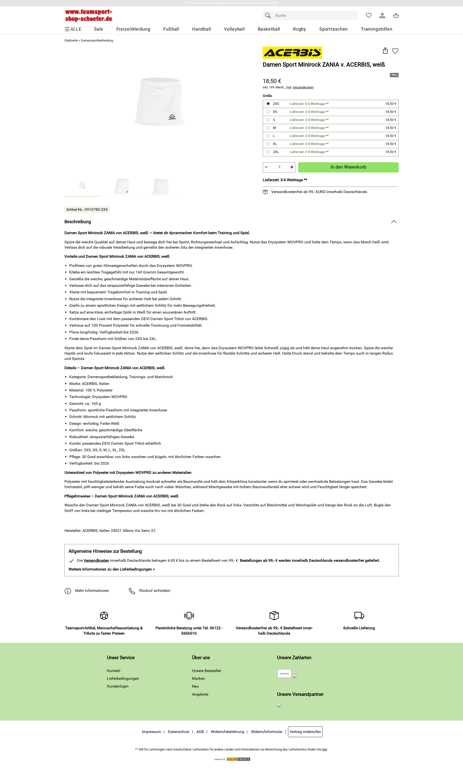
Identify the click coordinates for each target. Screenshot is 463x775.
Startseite (71, 40)
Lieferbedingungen (123, 678)
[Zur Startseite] (88, 15)
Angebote (200, 694)
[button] (385, 51)
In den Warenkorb (348, 167)
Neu (195, 686)
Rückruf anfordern (154, 590)
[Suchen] (269, 15)
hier (324, 749)
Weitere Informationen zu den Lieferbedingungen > (112, 569)
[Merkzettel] (369, 15)
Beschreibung (77, 221)
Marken (198, 678)
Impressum (151, 731)
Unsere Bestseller (206, 670)
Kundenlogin (118, 686)
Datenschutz (179, 731)
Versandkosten (303, 87)
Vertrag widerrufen (305, 731)
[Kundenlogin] (382, 15)
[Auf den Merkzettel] (395, 51)
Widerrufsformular (266, 731)
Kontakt (113, 670)
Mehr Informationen (92, 590)
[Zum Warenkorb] (396, 15)
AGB (200, 731)
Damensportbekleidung (97, 40)
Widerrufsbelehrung (227, 731)
